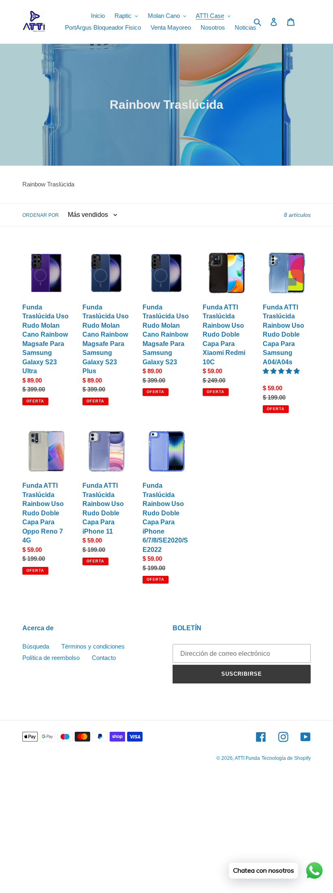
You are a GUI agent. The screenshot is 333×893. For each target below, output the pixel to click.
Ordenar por (40, 215)
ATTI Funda (247, 758)
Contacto (104, 657)
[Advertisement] (166, 834)
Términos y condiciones (93, 646)
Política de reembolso (51, 657)
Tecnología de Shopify (286, 758)
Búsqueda (35, 646)
